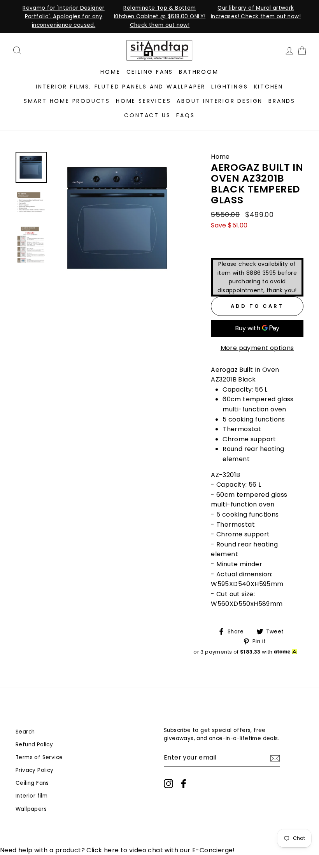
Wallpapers (31, 809)
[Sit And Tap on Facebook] (183, 783)
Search (25, 731)
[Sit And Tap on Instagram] (168, 783)
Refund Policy (34, 744)
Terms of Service (39, 757)
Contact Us (147, 115)
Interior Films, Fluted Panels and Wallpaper (120, 86)
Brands (281, 101)
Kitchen (269, 86)
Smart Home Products (67, 101)
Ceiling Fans (150, 72)
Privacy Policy (35, 770)
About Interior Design (220, 101)
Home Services (143, 101)
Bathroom (198, 72)
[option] (64, 16)
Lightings (229, 86)
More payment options (257, 347)
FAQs (185, 115)
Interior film (31, 796)
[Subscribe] (275, 758)
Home (110, 72)
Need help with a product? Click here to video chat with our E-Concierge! (117, 850)
